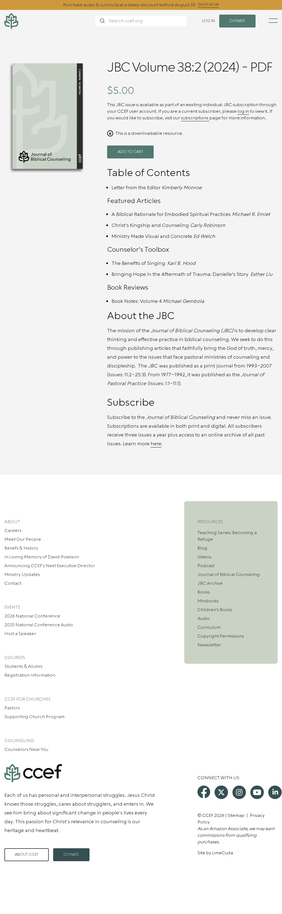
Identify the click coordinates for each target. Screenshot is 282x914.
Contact (12, 583)
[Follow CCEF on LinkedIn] (275, 792)
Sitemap (236, 816)
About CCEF (26, 854)
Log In (208, 21)
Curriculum (209, 627)
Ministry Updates (22, 575)
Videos (204, 557)
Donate (71, 854)
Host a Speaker (20, 634)
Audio (203, 619)
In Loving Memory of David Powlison (41, 557)
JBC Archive (210, 583)
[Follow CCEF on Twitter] (221, 792)
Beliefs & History (21, 548)
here (156, 443)
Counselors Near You (26, 749)
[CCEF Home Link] (50, 21)
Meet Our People (22, 539)
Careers (12, 531)
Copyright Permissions (220, 636)
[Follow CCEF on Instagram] (239, 792)
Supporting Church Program (34, 717)
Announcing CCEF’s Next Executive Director (49, 566)
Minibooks (208, 601)
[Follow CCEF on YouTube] (257, 792)
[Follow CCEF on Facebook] (203, 792)
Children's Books (214, 610)
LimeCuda (222, 853)
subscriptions (195, 118)
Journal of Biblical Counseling (228, 575)
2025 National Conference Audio (38, 625)
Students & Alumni (23, 666)
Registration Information (29, 675)
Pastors (12, 708)
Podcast (206, 566)
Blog (202, 548)
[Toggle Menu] (273, 20)
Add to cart (130, 152)
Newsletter (209, 645)
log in (243, 111)
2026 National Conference (32, 616)
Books (203, 592)
